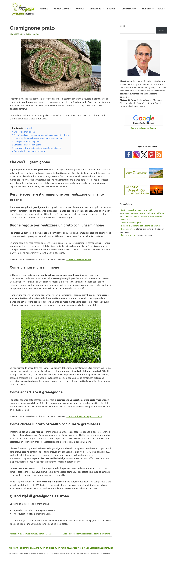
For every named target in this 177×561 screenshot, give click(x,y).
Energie (111, 9)
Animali (80, 9)
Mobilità (146, 9)
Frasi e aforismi (128, 235)
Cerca (122, 25)
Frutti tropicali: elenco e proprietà (136, 210)
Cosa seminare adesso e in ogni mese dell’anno (142, 213)
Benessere (95, 9)
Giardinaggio (129, 9)
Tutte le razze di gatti (131, 222)
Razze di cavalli (128, 228)
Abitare (44, 9)
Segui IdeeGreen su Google (143, 128)
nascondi (28, 128)
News (160, 9)
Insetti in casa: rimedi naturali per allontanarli (31, 533)
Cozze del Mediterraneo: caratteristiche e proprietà (86, 533)
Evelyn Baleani (32, 34)
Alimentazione (61, 9)
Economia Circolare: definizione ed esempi (140, 225)
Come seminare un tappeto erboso (84, 416)
